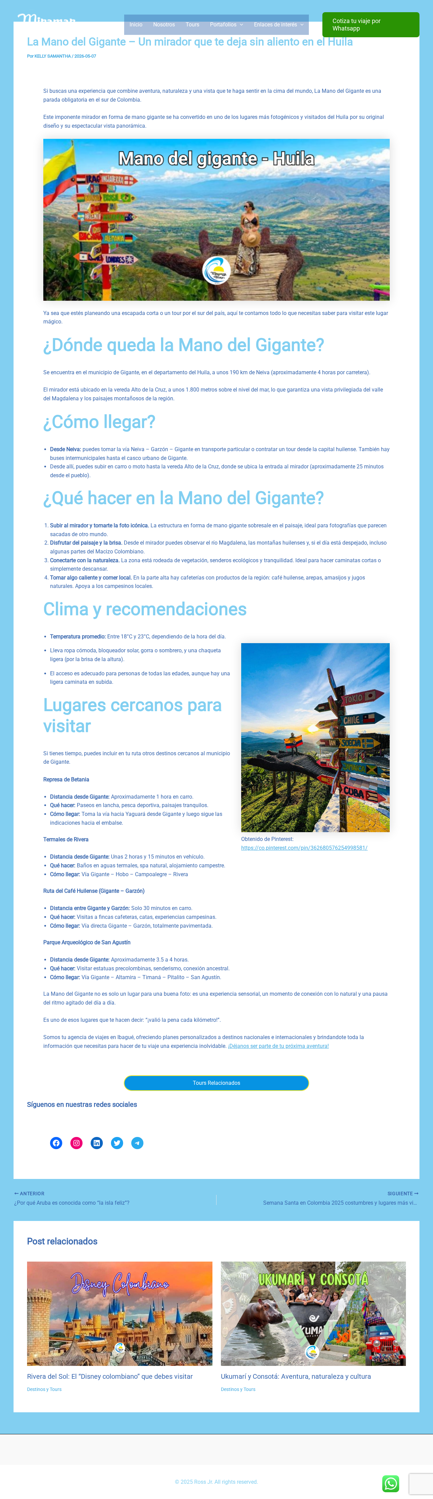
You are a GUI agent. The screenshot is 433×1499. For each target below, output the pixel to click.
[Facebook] (56, 1143)
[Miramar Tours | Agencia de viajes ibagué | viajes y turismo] (47, 24)
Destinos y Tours (44, 1389)
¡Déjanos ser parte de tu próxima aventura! (278, 1046)
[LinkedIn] (97, 1143)
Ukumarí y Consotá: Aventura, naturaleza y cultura (296, 1376)
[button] (370, 24)
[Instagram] (76, 1143)
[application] (239, 25)
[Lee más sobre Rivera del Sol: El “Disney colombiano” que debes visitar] (119, 1313)
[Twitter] (117, 1143)
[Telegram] (137, 1143)
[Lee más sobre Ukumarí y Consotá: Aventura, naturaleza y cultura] (313, 1313)
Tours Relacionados (216, 1083)
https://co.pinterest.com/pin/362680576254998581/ (304, 848)
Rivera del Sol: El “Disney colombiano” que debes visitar (110, 1376)
